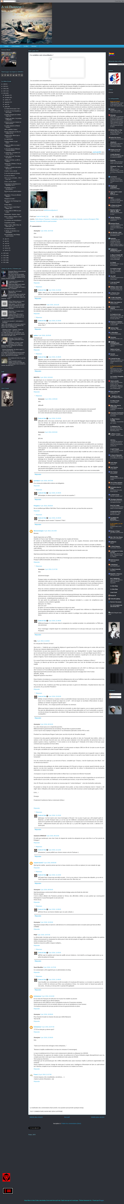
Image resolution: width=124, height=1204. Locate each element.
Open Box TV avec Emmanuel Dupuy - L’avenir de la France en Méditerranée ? (116, 171)
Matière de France (115, 349)
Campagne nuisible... (115, 206)
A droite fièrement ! (115, 154)
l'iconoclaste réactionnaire (117, 413)
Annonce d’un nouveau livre (116, 139)
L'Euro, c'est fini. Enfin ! (10, 181)
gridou (36, 335)
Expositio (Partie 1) (114, 520)
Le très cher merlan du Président (12, 173)
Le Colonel (113, 262)
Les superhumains (8, 139)
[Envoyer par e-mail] (56, 216)
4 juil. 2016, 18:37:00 (46, 231)
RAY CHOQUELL (115, 578)
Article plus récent (36, 1117)
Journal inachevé (114, 303)
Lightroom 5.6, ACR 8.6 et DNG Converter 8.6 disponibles (116, 581)
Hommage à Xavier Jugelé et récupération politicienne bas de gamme (16, 339)
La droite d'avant (114, 495)
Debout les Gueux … (115, 294)
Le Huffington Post (115, 426)
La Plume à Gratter (115, 434)
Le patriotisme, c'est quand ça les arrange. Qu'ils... (12, 153)
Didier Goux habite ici (116, 302)
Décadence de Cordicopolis (113, 186)
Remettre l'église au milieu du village (115, 210)
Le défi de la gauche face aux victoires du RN (116, 323)
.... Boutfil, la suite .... (115, 396)
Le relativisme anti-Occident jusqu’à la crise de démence (116, 507)
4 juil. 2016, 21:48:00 (55, 620)
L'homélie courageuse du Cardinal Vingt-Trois (12, 115)
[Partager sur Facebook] (61, 216)
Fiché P (112, 543)
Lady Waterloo (114, 467)
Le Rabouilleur (114, 332)
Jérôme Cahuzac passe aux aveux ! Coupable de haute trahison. (16, 301)
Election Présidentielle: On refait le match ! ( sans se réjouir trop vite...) (13, 350)
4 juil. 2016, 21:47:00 (51, 569)
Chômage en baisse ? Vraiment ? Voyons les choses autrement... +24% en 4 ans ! (12, 330)
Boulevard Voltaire (115, 101)
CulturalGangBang (115, 599)
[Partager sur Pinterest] (62, 216)
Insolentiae (113, 238)
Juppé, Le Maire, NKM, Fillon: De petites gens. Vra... (12, 225)
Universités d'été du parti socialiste (46, 221)
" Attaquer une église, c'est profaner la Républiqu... (13, 119)
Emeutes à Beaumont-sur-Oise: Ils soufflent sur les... (12, 132)
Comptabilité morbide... (10, 222)
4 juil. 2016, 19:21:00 (53, 304)
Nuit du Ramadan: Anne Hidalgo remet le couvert (12, 235)
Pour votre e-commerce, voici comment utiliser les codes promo (117, 361)
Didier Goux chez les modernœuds (115, 406)
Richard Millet (114, 476)
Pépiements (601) (114, 194)
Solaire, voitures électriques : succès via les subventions (117, 162)
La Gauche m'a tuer (115, 314)
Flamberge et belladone (116, 322)
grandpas (37, 480)
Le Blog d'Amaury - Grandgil (115, 419)
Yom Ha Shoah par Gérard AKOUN (116, 345)
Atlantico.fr (113, 142)
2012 (4, 260)
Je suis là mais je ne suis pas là (116, 310)
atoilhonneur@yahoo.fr (51, 210)
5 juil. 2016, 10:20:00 (46, 922)
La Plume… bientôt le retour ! (116, 435)
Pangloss (37, 505)
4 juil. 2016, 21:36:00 (55, 357)
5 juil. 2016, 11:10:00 (55, 875)
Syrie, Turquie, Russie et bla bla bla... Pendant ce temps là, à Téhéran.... (116, 555)
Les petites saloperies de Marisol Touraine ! (12, 126)
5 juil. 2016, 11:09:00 (55, 909)
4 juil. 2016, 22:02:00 (55, 696)
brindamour (37, 996)
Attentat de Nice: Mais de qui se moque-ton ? (12, 136)
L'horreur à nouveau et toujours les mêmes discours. (12, 122)
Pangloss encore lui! (115, 149)
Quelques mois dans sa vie (116, 338)
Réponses (39, 286)
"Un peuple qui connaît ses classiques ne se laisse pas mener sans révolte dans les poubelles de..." (116, 443)
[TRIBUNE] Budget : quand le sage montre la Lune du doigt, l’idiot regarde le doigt (117, 104)
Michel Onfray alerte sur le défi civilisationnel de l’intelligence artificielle (116, 145)
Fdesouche (113, 115)
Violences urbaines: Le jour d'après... (11, 142)
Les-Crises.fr (113, 177)
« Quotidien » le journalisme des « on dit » (116, 422)
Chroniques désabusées (116, 499)
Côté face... (113, 440)
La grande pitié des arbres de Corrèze (116, 478)
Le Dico (26, 46)
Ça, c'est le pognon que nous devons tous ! (116, 605)
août (6, 104)
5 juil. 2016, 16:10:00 (48, 996)
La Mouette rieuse (115, 293)
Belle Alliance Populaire (42, 219)
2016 (4, 93)
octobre (7, 100)
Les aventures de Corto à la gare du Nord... (16, 358)
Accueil (6, 46)
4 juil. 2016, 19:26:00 (46, 377)
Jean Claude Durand (115, 566)
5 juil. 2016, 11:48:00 (55, 979)
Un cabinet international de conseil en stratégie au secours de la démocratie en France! (116, 227)
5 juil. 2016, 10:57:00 (44, 934)
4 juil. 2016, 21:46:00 (55, 493)
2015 (4, 253)
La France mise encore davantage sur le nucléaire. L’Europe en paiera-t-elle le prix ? (116, 180)
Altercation (113, 561)
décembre (7, 95)
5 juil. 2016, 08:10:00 (53, 835)
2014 (4, 255)
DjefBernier (113, 542)
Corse (60, 219)
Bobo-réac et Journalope (115, 538)
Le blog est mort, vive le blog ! (115, 526)
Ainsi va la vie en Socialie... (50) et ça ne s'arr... (12, 178)
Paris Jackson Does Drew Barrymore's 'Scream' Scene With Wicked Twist (116, 429)
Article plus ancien (97, 1117)
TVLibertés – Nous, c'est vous (116, 167)
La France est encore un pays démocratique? (116, 278)
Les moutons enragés (115, 268)
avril (6, 243)
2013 (4, 258)
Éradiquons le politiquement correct (115, 249)
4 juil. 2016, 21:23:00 (55, 290)
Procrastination (113, 473)
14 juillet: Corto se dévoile (10, 171)
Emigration (112, 570)
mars (6, 245)
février (6, 248)
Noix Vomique (114, 472)
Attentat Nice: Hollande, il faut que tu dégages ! (12, 164)
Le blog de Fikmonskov (116, 455)
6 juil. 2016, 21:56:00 (46, 1037)
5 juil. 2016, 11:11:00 (55, 850)
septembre (7, 102)
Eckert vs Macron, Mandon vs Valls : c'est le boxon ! (12, 217)
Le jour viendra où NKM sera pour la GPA (12, 211)
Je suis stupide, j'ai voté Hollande (116, 524)
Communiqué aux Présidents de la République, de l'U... (12, 184)
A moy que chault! (115, 282)
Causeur (112, 109)
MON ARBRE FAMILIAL (116, 397)
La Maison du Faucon (115, 205)
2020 (4, 84)
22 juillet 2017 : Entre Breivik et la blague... (115, 513)
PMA (97, 219)
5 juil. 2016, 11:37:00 (50, 967)
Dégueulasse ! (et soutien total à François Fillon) (16, 311)
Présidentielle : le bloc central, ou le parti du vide (116, 111)
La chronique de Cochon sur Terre (116, 551)
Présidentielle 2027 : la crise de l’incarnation (116, 264)
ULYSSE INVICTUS (115, 511)
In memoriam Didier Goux (116, 299)
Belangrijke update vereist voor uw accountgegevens (116, 288)
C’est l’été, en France (115, 251)
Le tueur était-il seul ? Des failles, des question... (12, 156)
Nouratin (112, 354)
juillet (6, 106)
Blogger (101, 1200)
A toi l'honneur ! (12, 6)
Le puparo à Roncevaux (115, 350)
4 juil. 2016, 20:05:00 (46, 505)
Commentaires (114, 697)
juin (6, 239)
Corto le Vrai (42, 290)
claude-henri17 (38, 862)
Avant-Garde (113, 592)
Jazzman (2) (113, 464)
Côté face (111, 92)
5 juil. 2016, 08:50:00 (50, 862)
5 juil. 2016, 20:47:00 (48, 1027)
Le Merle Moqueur (115, 546)
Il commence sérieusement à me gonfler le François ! (16, 281)
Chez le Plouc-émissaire (116, 482)
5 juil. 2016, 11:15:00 (55, 815)
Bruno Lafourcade (115, 391)
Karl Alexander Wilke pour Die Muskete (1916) (116, 234)
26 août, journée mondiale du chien (116, 213)
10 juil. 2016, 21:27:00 (44, 1074)
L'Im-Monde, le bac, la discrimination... (9, 188)
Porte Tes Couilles (114, 505)
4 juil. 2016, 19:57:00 (46, 480)
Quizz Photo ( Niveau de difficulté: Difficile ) (12, 195)
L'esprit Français (114, 449)
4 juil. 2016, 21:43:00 (55, 418)
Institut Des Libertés (115, 137)
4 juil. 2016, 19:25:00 (44, 335)
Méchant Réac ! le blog (116, 130)
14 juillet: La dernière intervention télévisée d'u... (12, 167)
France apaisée (113, 283)
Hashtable (112, 160)
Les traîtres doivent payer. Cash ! (12, 108)
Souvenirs (34, 46)
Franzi (36, 1074)
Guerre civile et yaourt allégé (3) (116, 192)
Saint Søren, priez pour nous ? (116, 533)
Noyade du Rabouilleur (115, 334)
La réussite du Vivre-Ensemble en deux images (12, 111)
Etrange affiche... (8, 204)
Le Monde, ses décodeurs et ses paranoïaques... (11, 231)
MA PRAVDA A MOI (115, 232)
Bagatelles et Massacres (116, 574)
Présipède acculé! (114, 355)
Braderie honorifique (115, 188)
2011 (4, 262)
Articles (113, 694)
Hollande (79, 219)
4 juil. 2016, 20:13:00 (50, 531)
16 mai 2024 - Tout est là (116, 329)
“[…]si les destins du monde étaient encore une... (116, 451)
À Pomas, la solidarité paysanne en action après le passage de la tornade (116, 200)
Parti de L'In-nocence (115, 602)
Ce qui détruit (113, 468)
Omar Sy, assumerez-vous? (116, 496)
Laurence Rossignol (89, 219)
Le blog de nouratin (115, 569)
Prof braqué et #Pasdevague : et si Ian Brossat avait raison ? (116, 458)
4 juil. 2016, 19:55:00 (51, 399)
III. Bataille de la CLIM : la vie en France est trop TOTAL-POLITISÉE (116, 258)
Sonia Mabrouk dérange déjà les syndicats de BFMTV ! (116, 156)
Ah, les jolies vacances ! (115, 547)
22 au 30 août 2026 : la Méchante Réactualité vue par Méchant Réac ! (116, 133)
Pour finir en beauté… (115, 575)
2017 (4, 91)
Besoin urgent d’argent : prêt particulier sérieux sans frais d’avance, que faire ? (116, 317)
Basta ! (112, 198)
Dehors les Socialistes (69, 219)
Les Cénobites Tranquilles (116, 376)
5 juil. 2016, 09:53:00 (51, 432)
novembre (7, 97)
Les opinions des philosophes (114, 518)
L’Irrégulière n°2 (114, 393)
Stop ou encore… (114, 378)
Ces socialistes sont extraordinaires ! (13, 220)
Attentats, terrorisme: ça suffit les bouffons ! (12, 160)
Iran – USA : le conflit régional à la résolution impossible (115, 271)
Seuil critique (113, 462)
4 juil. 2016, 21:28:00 (43, 641)
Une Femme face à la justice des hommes (116, 414)
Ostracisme (113, 337)
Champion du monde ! (9, 198)
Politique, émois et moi (116, 287)
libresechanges (39, 531)
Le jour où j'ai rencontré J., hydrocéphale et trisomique (12, 321)
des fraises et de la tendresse (115, 307)
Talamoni (32, 221)
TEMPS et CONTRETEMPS (114, 342)
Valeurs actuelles (114, 381)
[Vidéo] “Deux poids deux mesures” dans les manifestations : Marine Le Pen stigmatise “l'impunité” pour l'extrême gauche (116, 385)
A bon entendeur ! (16, 46)
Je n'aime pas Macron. (9, 175)
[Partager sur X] (59, 216)
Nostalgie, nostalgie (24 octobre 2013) (115, 219)
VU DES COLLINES (115, 297)
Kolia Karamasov (114, 560)
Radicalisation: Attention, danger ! (12, 214)
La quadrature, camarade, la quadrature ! (116, 408)
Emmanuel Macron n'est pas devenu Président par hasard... (17, 271)
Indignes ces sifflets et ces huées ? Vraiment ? (12, 145)
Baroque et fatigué (115, 531)
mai (6, 241)
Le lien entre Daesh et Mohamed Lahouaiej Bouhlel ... (12, 149)
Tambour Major (114, 328)
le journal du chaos (115, 358)
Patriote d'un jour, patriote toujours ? (12, 191)
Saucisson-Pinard (114, 223)
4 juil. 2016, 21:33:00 (55, 320)
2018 (4, 88)
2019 (4, 86)
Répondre (37, 283)
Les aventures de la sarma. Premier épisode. (116, 490)
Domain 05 (113, 595)
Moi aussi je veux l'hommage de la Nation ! (12, 201)
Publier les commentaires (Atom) (71, 1123)
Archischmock (114, 564)
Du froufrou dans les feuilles (115, 487)
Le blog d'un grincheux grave (116, 366)
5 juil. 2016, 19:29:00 (46, 1014)
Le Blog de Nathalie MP (116, 255)
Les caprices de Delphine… (116, 484)
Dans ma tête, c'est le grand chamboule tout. (15, 291)
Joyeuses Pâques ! (114, 402)
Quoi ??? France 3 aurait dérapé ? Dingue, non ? (12, 207)
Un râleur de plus (114, 401)
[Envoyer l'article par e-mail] (52, 216)
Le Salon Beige (114, 586)
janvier (6, 250)
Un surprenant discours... (10, 228)
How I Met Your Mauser (116, 537)
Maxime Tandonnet (115, 217)
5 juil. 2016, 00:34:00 (46, 724)
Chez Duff (112, 276)
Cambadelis (54, 219)
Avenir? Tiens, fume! (115, 151)
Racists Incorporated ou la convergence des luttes (116, 501)
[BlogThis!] (58, 216)
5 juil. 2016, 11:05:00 (55, 952)
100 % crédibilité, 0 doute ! (11, 129)
